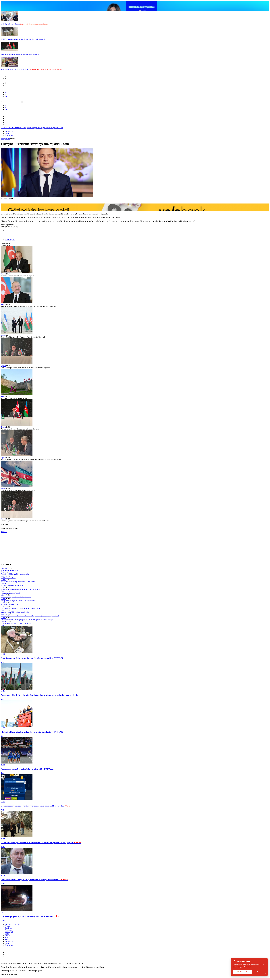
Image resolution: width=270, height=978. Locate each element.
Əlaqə (7, 133)
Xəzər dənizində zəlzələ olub (10, 593)
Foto (57, 128)
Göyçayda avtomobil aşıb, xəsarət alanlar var (16, 623)
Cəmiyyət (25, 128)
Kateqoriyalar (5, 139)
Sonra (259, 972)
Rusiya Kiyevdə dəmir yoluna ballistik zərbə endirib (18, 582)
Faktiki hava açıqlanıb (8, 578)
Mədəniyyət (33, 128)
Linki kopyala (10, 240)
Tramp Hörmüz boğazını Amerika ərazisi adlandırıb (18, 601)
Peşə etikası (9, 135)
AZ (6, 92)
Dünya (52, 128)
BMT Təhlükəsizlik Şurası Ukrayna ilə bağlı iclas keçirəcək (20, 608)
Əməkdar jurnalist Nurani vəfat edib (13, 585)
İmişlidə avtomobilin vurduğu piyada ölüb (15, 612)
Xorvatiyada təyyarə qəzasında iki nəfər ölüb (16, 597)
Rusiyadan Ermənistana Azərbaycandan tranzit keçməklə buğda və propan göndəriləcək (30, 616)
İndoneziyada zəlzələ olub (9, 604)
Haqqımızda (9, 131)
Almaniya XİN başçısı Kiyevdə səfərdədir (15, 574)
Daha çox (4, 625)
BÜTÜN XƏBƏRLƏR (9, 128)
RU (6, 96)
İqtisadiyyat (42, 128)
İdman (48, 128)
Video (61, 128)
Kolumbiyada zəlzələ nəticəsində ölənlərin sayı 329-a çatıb (20, 589)
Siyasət (19, 128)
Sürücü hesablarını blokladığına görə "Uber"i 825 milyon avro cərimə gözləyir (27, 620)
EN (6, 94)
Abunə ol (4, 532)
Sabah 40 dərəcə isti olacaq (10, 570)
